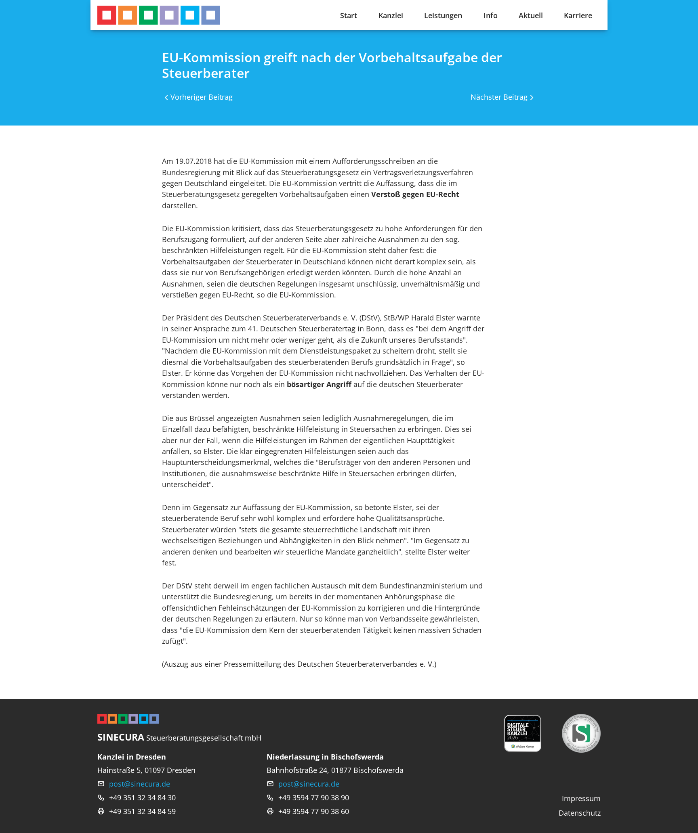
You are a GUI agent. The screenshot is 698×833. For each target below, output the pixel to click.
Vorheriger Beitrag (201, 97)
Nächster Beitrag (499, 97)
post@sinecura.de (139, 784)
